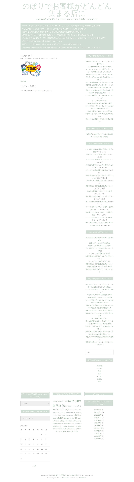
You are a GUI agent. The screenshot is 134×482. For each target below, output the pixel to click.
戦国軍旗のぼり (60, 423)
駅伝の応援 (71, 431)
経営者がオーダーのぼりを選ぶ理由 (91, 38)
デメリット (56, 415)
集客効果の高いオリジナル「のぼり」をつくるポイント (80, 47)
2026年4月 (97, 410)
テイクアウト (77, 412)
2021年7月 (97, 423)
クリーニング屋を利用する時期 (96, 170)
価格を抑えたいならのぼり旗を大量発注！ (38, 35)
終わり (74, 426)
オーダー (99, 376)
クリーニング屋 (60, 412)
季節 (62, 421)
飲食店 (99, 379)
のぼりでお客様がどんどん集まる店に (67, 9)
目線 (65, 426)
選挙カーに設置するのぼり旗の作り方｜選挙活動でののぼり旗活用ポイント (51, 44)
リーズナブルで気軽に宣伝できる (97, 181)
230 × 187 (32, 58)
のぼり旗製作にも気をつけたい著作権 (37, 29)
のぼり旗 (99, 366)
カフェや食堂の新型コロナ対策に (96, 202)
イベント (99, 368)
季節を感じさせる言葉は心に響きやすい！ (99, 186)
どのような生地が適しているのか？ (97, 160)
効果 (99, 371)
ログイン (39, 90)
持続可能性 (68, 423)
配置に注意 (73, 428)
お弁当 (55, 401)
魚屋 (76, 431)
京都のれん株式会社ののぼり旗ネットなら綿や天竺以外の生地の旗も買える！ (52, 32)
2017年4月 (97, 439)
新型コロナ (75, 423)
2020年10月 (98, 428)
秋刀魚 (70, 426)
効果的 (62, 418)
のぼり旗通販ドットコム (71, 406)
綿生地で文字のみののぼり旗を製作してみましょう (42, 41)
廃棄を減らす (77, 421)
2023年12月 (98, 412)
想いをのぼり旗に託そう (31, 38)
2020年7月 (97, 433)
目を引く (61, 426)
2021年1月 (98, 425)
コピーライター (69, 412)
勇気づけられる (70, 418)
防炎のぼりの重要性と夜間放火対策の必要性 (39, 47)
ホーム (24, 26)
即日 (77, 418)
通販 (99, 374)
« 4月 (34, 466)
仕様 (76, 415)
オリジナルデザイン (75, 409)
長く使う (61, 431)
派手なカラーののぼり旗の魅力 (96, 154)
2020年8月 (97, 431)
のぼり (72, 400)
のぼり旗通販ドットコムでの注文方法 (99, 191)
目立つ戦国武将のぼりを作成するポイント (59, 38)
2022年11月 (98, 418)
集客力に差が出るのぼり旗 (99, 108)
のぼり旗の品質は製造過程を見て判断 (85, 26)
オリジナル (63, 409)
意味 (54, 423)
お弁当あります (62, 401)
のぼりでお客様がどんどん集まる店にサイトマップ (49, 26)
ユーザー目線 (63, 415)
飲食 (66, 431)
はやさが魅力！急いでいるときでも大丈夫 (69, 29)
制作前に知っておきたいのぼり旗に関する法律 (75, 35)
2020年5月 (97, 436)
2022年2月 (97, 420)
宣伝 (72, 421)
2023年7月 (97, 415)
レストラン (70, 415)
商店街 (58, 421)
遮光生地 (67, 428)
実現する (67, 421)
